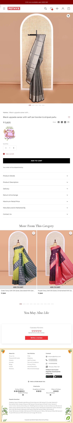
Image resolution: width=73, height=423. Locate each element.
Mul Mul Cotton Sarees (27, 407)
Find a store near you (37, 381)
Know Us (11, 356)
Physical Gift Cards (14, 358)
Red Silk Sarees (38, 409)
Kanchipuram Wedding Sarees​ (30, 405)
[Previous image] (2, 257)
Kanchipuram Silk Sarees (38, 402)
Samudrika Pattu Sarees (16, 404)
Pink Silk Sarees (35, 411)
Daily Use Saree (44, 405)
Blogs (10, 364)
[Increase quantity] (13, 148)
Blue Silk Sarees (56, 411)
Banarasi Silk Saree (55, 405)
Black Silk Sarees (48, 409)
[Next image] (34, 257)
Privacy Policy (31, 364)
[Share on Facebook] (58, 122)
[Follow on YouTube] (18, 391)
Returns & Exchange (33, 368)
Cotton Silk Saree (40, 407)
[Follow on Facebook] (14, 391)
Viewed (57, 8)
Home (5, 112)
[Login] (63, 8)
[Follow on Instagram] (16, 391)
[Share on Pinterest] (65, 122)
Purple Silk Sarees (14, 412)
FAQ (28, 356)
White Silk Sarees (25, 412)
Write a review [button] (36, 338)
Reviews (11, 368)
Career (11, 366)
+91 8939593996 (52, 360)
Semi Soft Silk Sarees (15, 409)
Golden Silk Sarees (25, 411)
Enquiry (11, 360)
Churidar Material (51, 402)
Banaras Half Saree (27, 409)
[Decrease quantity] (6, 148)
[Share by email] (68, 122)
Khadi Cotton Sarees (50, 404)
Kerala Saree (39, 404)
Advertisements (32, 366)
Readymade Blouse (24, 402)
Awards (11, 362)
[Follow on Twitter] (20, 391)
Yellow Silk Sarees (46, 411)
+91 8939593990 (52, 359)
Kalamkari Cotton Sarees (53, 407)
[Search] (45, 8)
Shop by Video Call (54, 366)
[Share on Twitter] (61, 122)
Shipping (30, 358)
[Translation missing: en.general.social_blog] (23, 391)
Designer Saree (13, 402)
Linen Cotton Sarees (15, 405)
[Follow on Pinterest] (22, 391)
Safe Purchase (31, 360)
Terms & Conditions (33, 362)
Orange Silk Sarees (36, 412)
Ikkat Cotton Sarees (14, 407)
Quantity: (5, 144)
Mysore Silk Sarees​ (29, 404)
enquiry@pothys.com (54, 356)
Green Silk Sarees (14, 411)
